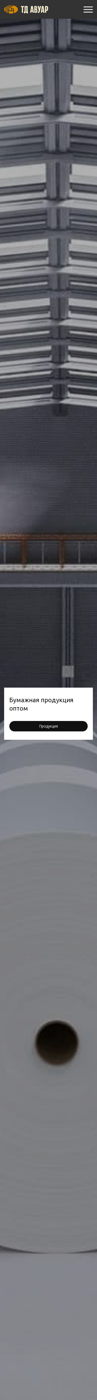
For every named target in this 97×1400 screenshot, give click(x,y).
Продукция (48, 726)
